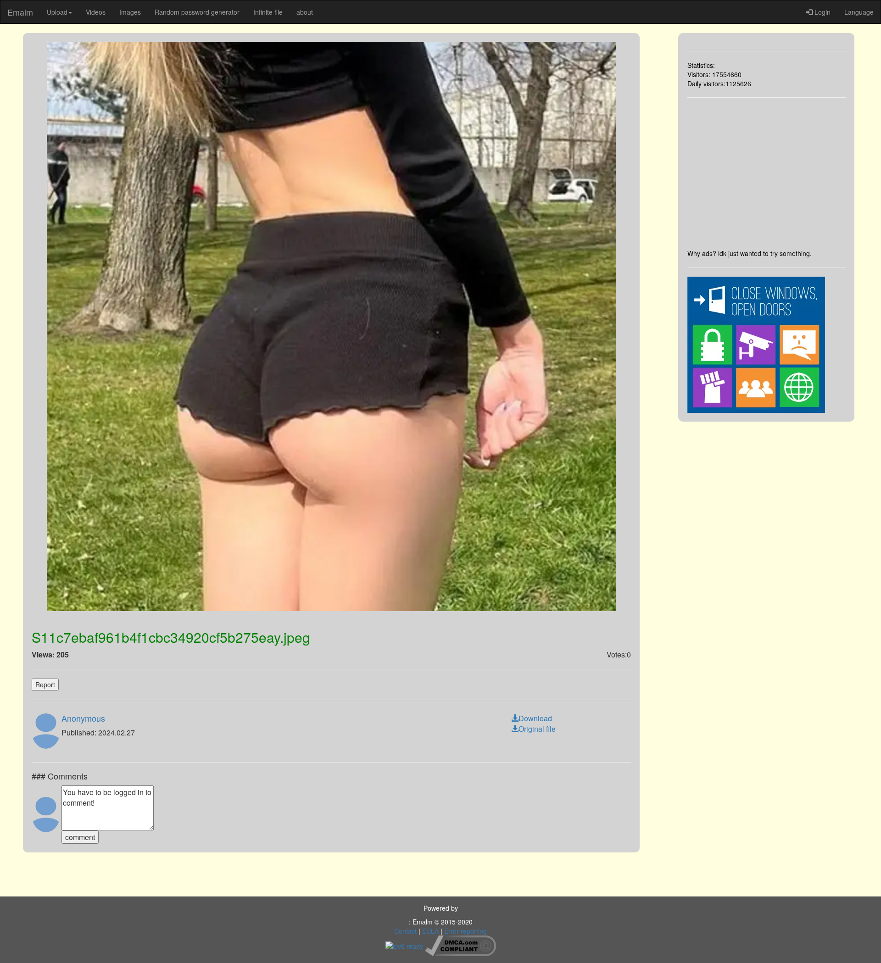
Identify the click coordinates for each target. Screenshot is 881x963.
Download (535, 718)
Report (45, 684)
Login (822, 12)
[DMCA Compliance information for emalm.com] (460, 944)
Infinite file (268, 12)
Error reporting (465, 930)
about (304, 12)
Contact (405, 930)
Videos (96, 12)
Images (130, 12)
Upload (57, 12)
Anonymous (83, 718)
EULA (430, 930)
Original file (537, 729)
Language (859, 12)
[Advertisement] (766, 173)
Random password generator (197, 12)
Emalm (20, 12)
